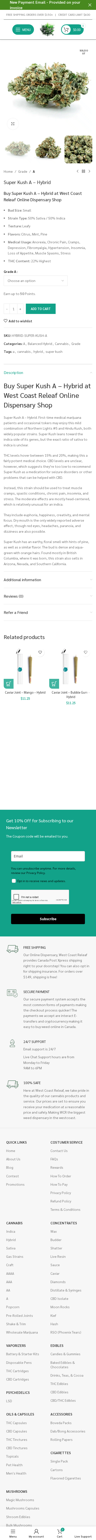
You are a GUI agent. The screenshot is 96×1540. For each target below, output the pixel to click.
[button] (9, 89)
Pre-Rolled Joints (19, 1315)
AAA (9, 1281)
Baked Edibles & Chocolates (62, 1364)
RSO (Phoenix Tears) (65, 1332)
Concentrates (63, 1223)
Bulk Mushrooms (19, 1525)
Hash (54, 1324)
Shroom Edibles (18, 1516)
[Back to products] (83, 171)
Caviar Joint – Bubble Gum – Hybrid (71, 694)
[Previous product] (77, 171)
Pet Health (14, 1464)
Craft (10, 1264)
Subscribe (48, 919)
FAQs (54, 1159)
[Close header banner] (90, 5)
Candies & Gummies (65, 1354)
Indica (10, 1231)
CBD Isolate (59, 1298)
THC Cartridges (17, 1371)
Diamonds (58, 1281)
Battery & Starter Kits (22, 1354)
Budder (56, 1239)
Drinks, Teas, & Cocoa (66, 1375)
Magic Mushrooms (20, 1499)
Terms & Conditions (65, 1209)
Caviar (55, 1273)
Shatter (56, 1248)
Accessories (61, 1414)
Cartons (56, 1469)
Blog (9, 1167)
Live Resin (58, 1256)
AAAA (10, 1273)
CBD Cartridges (17, 1379)
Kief (53, 1315)
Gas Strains (14, 1256)
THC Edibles (59, 1383)
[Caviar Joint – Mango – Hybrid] (25, 667)
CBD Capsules (16, 1431)
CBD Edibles (59, 1392)
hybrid (38, 351)
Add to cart (41, 309)
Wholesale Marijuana (22, 1332)
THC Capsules (16, 1422)
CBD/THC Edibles (63, 1400)
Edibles (57, 1345)
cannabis (24, 351)
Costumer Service (66, 1142)
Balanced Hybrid (40, 343)
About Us (13, 1159)
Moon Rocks (60, 1307)
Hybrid (11, 1239)
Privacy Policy (60, 1192)
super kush (54, 351)
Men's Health (16, 1473)
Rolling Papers (61, 1439)
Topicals (12, 1456)
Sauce (55, 1264)
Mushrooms (16, 1491)
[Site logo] (47, 29)
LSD (9, 1401)
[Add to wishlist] (40, 652)
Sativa (11, 1248)
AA (8, 1290)
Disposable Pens (19, 1362)
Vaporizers (16, 1345)
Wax (53, 1231)
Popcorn (12, 1307)
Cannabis (62, 343)
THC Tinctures (16, 1439)
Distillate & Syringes (65, 1290)
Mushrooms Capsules (22, 1508)
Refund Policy (60, 1201)
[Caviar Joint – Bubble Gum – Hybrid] (70, 667)
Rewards (56, 1167)
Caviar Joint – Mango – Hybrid (25, 692)
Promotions (15, 1184)
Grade (22, 171)
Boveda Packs (61, 1422)
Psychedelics (18, 1392)
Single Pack (59, 1461)
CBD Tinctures (17, 1448)
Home (8, 171)
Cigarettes (60, 1452)
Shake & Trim (16, 1324)
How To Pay (58, 1184)
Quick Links (16, 1142)
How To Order (60, 1176)
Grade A (10, 271)
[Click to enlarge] (12, 123)
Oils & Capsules (20, 1414)
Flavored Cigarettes (65, 1478)
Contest (12, 1176)
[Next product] (89, 171)
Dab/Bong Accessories (67, 1431)
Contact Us (59, 1150)
